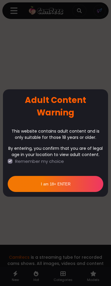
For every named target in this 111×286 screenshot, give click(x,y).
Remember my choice (39, 161)
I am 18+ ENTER (55, 184)
